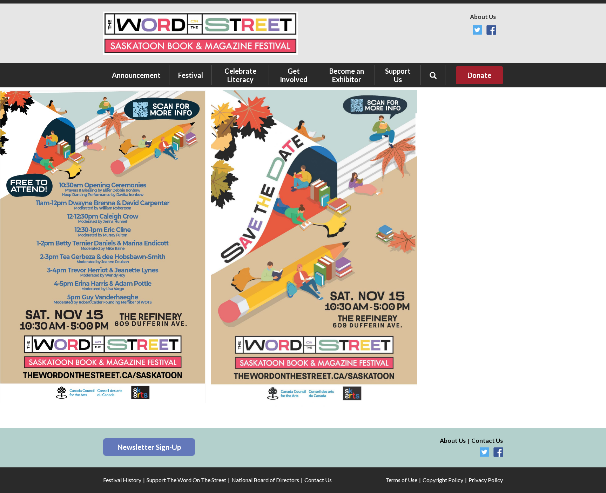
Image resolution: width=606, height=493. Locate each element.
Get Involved (294, 75)
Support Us (398, 75)
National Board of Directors (265, 480)
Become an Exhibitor (346, 75)
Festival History (122, 480)
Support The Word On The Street (186, 480)
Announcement (136, 75)
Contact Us (487, 440)
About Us (483, 16)
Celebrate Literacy (240, 75)
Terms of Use (401, 480)
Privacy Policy (486, 480)
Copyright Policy (443, 480)
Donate (479, 75)
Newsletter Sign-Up (149, 446)
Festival (190, 75)
